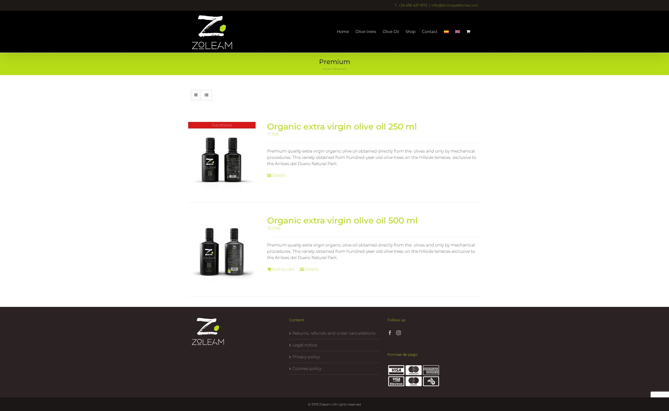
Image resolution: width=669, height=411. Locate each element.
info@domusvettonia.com (454, 5)
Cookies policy (306, 368)
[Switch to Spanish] (446, 31)
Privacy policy (306, 356)
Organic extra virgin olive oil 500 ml (342, 220)
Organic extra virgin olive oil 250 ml (342, 126)
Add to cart (283, 269)
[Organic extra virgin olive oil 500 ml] (222, 249)
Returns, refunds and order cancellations (334, 333)
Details (279, 175)
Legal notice (304, 344)
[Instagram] (398, 332)
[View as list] (206, 95)
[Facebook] (390, 332)
